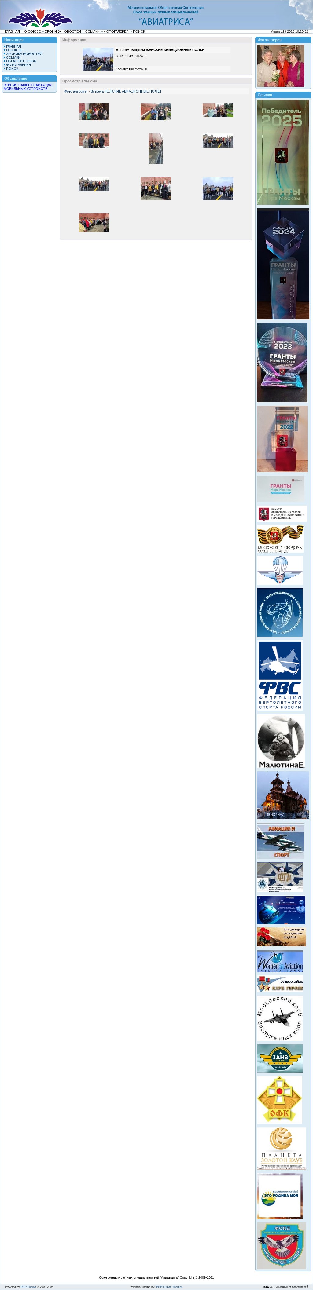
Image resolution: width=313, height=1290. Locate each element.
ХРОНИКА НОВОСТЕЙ (63, 31)
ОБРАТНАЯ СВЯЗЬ (21, 61)
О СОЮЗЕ (32, 31)
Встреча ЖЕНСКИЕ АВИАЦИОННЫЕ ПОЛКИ (126, 91)
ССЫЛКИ (92, 31)
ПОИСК (139, 31)
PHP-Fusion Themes (169, 1286)
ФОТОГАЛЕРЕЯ (116, 31)
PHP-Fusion (28, 1286)
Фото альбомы (75, 91)
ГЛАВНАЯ (12, 31)
